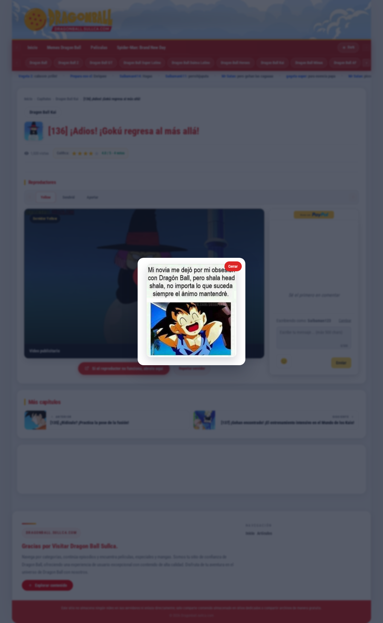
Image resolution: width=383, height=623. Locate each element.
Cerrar (233, 266)
